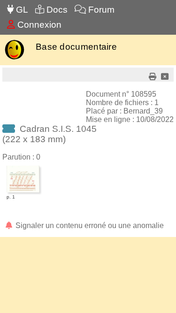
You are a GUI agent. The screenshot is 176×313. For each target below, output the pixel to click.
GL (21, 10)
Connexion (38, 25)
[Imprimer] (152, 76)
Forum (100, 10)
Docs (56, 10)
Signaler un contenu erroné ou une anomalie (89, 225)
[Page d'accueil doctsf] (14, 58)
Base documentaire (76, 47)
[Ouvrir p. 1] (23, 167)
